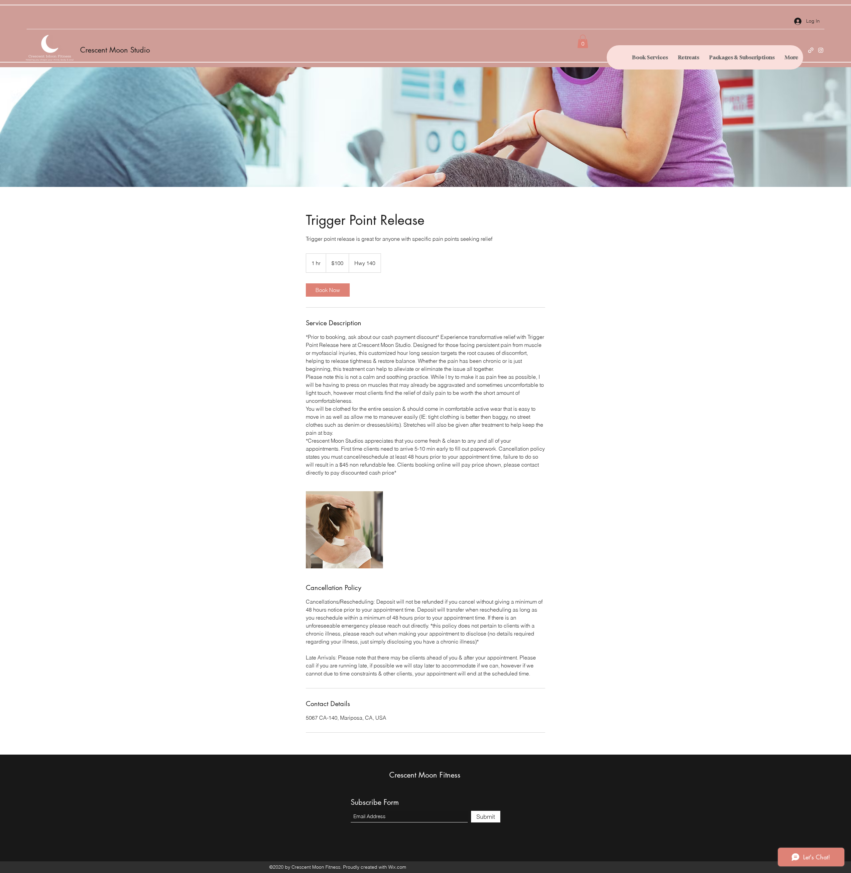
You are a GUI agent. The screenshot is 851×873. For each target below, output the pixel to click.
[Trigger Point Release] (344, 529)
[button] (582, 41)
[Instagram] (820, 50)
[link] (328, 290)
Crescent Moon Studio (115, 50)
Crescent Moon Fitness (424, 775)
